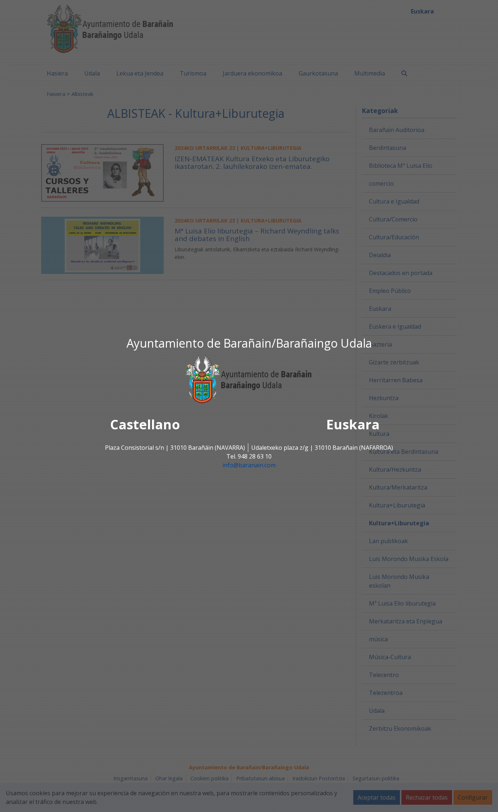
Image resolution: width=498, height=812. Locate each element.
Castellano (145, 425)
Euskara (353, 425)
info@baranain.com (249, 465)
